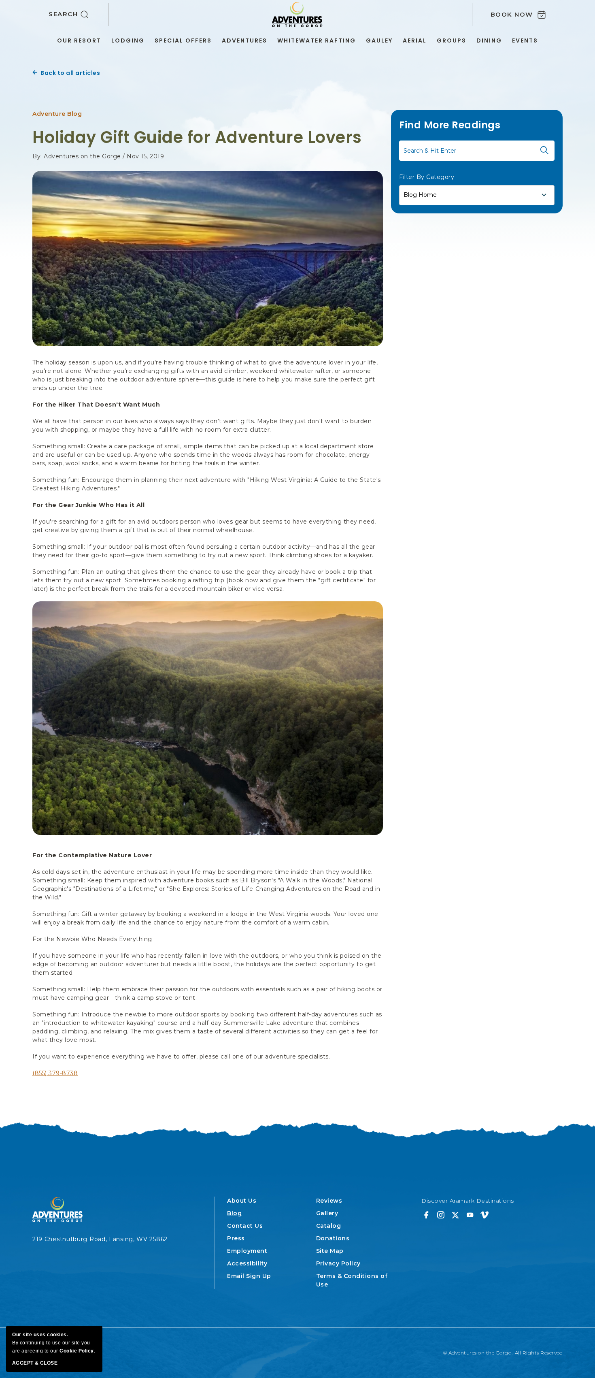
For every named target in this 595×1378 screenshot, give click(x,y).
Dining (489, 40)
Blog (234, 1213)
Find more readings (449, 125)
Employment (247, 1250)
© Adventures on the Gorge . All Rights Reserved (503, 1353)
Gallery (327, 1213)
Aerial (415, 40)
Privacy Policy (338, 1263)
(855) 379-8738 (55, 1073)
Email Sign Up (249, 1276)
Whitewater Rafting (316, 40)
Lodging (127, 40)
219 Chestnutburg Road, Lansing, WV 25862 (100, 1239)
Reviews (329, 1200)
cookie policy (77, 1351)
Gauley (379, 40)
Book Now (512, 14)
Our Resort (79, 40)
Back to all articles (70, 73)
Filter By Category (426, 176)
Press (236, 1238)
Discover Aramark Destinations (467, 1200)
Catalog (328, 1225)
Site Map (330, 1250)
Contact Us (245, 1225)
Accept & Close (34, 1363)
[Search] (544, 150)
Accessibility (247, 1263)
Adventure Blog (57, 113)
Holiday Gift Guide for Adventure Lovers (197, 137)
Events (525, 40)
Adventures (244, 40)
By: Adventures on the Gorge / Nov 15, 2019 (98, 156)
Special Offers (183, 40)
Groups (451, 40)
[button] (78, 14)
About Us (241, 1200)
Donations (333, 1238)
